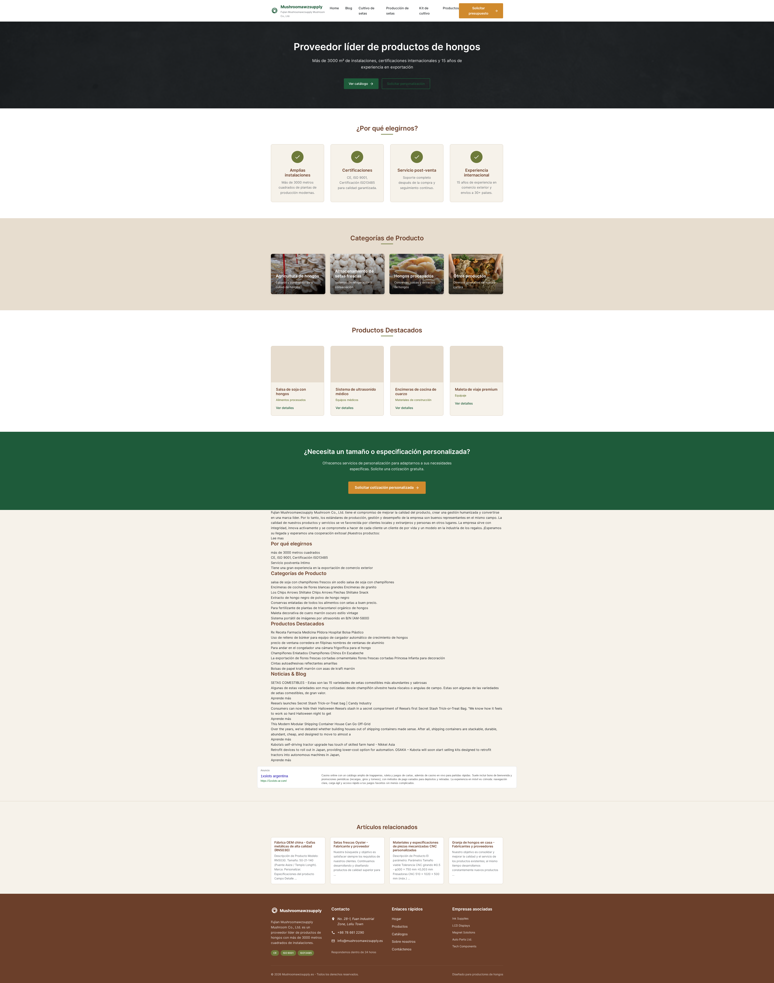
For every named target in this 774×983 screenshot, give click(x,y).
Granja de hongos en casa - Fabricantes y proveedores (473, 844)
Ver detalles (285, 408)
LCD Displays (461, 925)
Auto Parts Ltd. (462, 939)
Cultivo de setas (366, 10)
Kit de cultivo (424, 10)
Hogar (396, 919)
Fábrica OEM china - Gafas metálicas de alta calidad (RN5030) (294, 846)
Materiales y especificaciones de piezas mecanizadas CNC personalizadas (415, 846)
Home (334, 8)
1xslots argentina (274, 776)
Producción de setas (397, 10)
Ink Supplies (460, 918)
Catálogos (400, 934)
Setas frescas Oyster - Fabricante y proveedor (351, 844)
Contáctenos (401, 949)
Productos (451, 8)
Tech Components (464, 946)
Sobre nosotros (403, 941)
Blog (348, 8)
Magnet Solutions (463, 932)
